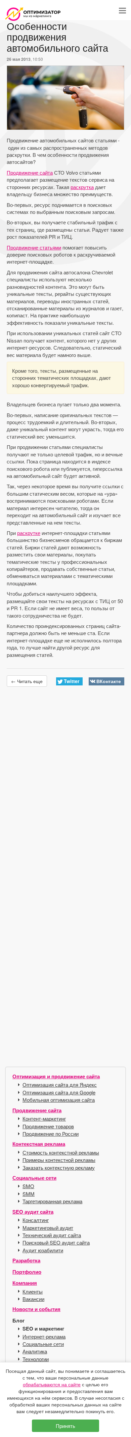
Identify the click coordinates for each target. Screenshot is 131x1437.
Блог (18, 1320)
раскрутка (82, 186)
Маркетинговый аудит (48, 1227)
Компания (24, 1283)
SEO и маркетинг (43, 1328)
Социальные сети (34, 1177)
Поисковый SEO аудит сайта (56, 1242)
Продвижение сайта (30, 172)
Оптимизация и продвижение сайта (56, 1076)
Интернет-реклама (44, 1336)
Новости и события (36, 1309)
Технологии (36, 1358)
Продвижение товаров (48, 1126)
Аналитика (35, 1351)
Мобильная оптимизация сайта (59, 1099)
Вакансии (33, 1298)
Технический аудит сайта (52, 1235)
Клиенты (33, 1291)
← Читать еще (27, 681)
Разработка (26, 1260)
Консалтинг (36, 1219)
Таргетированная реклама (52, 1201)
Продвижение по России (51, 1133)
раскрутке (28, 532)
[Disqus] (65, 791)
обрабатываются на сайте (52, 1384)
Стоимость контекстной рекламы (61, 1152)
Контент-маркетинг (44, 1118)
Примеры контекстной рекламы (59, 1159)
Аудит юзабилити (43, 1250)
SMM (29, 1193)
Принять (65, 1425)
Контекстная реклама (38, 1144)
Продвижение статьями (34, 247)
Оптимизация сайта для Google (59, 1092)
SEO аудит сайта (32, 1211)
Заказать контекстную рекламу (59, 1167)
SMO (28, 1185)
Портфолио (26, 1271)
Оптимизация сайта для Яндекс (60, 1084)
